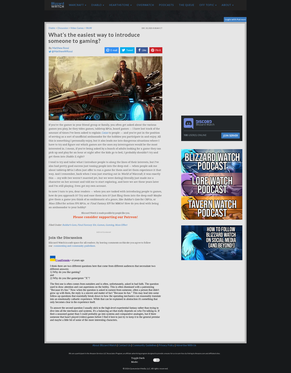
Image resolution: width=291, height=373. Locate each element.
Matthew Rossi (60, 48)
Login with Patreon (235, 19)
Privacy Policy (166, 345)
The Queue (186, 5)
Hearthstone (119, 5)
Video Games (77, 28)
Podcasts (166, 5)
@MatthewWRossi (62, 51)
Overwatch (145, 5)
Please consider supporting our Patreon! (105, 217)
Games (100, 225)
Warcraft (77, 5)
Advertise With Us (186, 345)
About (227, 5)
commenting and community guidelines (74, 246)
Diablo (96, 5)
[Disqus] (105, 296)
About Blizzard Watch (104, 345)
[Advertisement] (212, 47)
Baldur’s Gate (69, 225)
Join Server (230, 135)
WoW (89, 28)
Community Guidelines (145, 345)
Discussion (63, 28)
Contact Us (124, 345)
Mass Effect (121, 225)
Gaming (109, 225)
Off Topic (207, 5)
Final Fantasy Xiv (86, 225)
